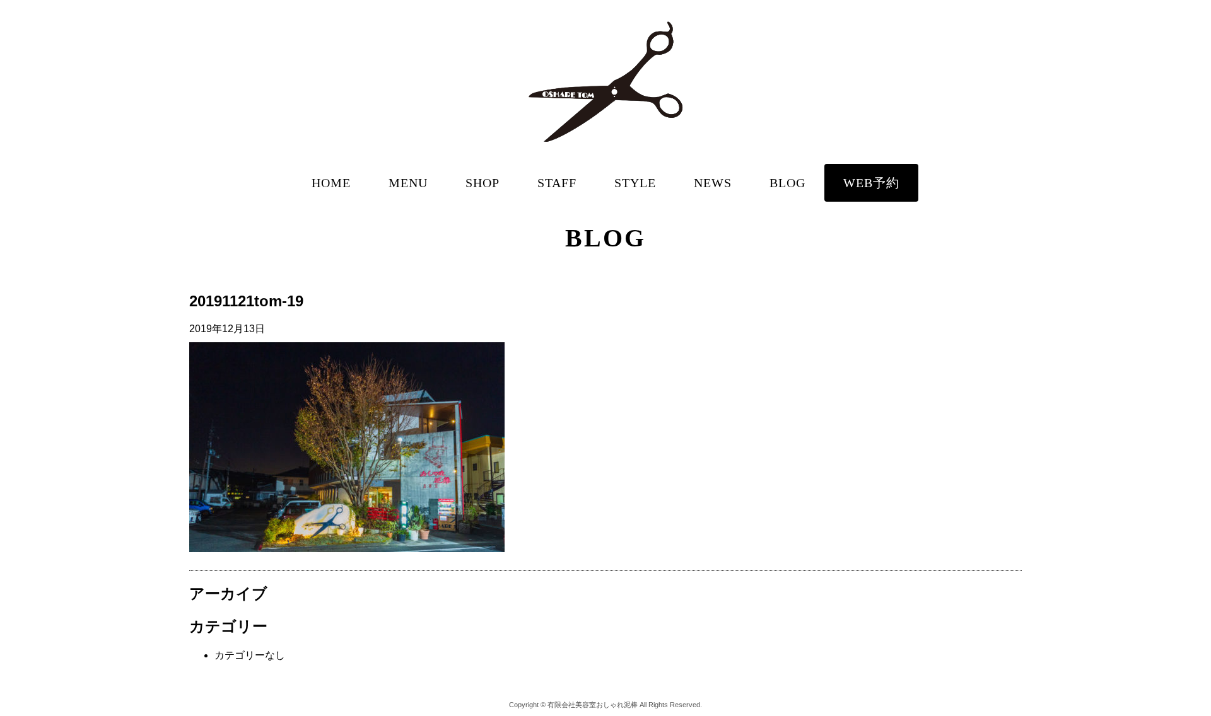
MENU (408, 183)
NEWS (713, 183)
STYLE (635, 183)
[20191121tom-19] (347, 548)
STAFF (556, 183)
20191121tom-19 (246, 300)
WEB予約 (871, 183)
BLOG (787, 183)
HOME (331, 183)
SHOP (482, 183)
